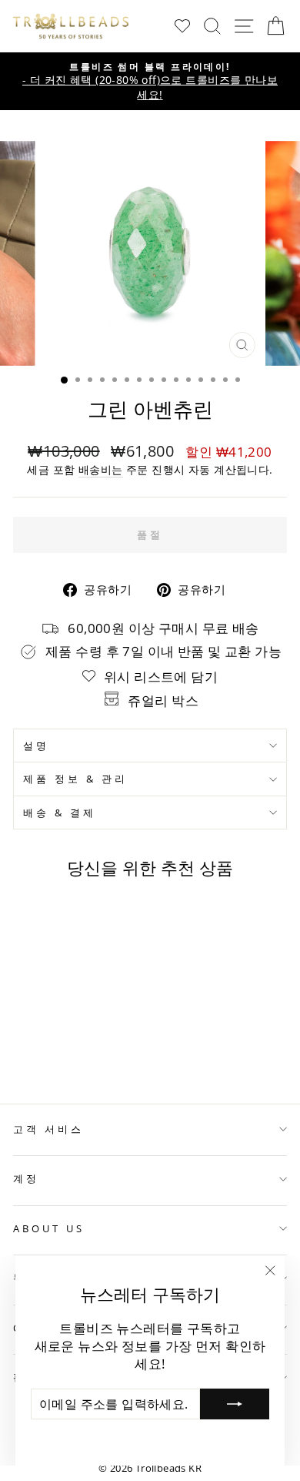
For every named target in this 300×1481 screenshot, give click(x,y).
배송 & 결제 (59, 812)
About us (49, 1228)
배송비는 (100, 469)
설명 (36, 745)
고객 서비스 (48, 1129)
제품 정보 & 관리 (75, 779)
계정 (26, 1178)
